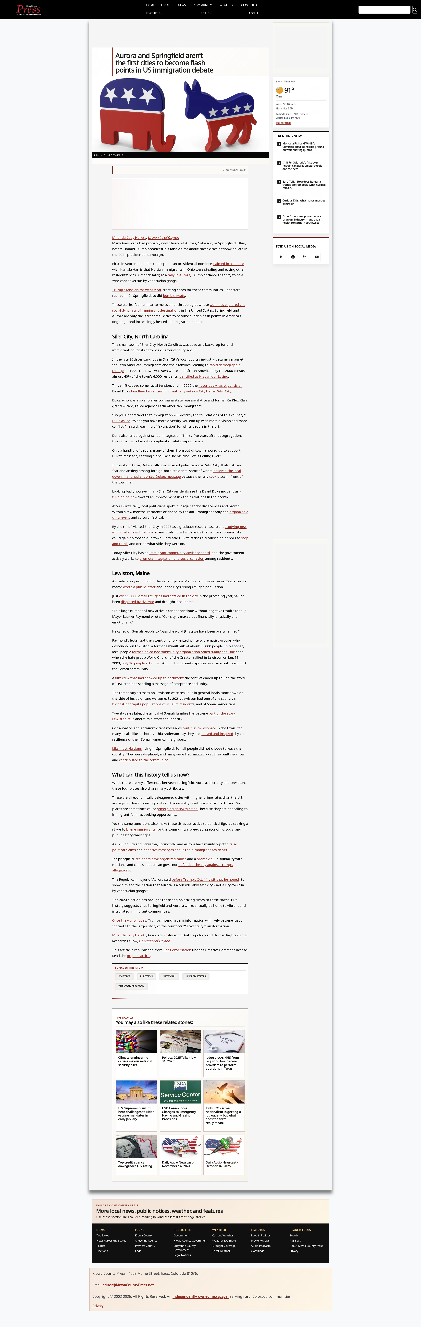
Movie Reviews (260, 1240)
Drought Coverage (223, 1246)
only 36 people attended (141, 663)
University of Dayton (163, 237)
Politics (100, 1246)
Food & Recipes (260, 1235)
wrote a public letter (139, 587)
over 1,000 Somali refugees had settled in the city (158, 596)
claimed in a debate (228, 263)
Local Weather (221, 1251)
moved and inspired (217, 733)
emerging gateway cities (177, 808)
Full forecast (283, 123)
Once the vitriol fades (129, 920)
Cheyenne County (146, 1240)
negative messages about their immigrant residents (185, 849)
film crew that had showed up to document (149, 678)
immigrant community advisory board (179, 552)
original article (138, 955)
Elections (102, 1251)
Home (150, 5)
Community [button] (203, 5)
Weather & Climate (224, 1240)
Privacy (294, 1251)
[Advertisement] (180, 204)
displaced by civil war (137, 601)
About (253, 13)
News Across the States (111, 1240)
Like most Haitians (127, 748)
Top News (102, 1235)
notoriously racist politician (220, 385)
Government (181, 1235)
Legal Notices (182, 1255)
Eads (138, 1251)
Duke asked (121, 420)
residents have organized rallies (161, 859)
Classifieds (249, 5)
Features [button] (153, 13)
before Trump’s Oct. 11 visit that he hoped (205, 879)
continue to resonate (199, 728)
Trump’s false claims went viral (136, 289)
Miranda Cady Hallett (129, 237)
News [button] (182, 5)
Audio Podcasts (261, 1246)
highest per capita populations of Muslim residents (153, 704)
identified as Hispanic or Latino (203, 376)
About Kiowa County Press (306, 1246)
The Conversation (177, 950)
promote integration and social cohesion (171, 558)
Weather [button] (226, 5)
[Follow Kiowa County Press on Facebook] (293, 257)
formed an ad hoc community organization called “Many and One (183, 651)
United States (196, 976)
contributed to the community (143, 760)
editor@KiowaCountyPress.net (128, 1284)
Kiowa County (143, 1235)
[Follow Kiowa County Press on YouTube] (317, 257)
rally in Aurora (179, 275)
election (146, 976)
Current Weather (222, 1235)
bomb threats (174, 295)
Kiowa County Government (191, 1240)
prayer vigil (206, 859)
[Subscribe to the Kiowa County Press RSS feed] (305, 257)
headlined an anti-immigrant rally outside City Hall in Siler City (181, 391)
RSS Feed (295, 1240)
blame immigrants (141, 829)
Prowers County (145, 1246)
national (169, 976)
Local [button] (165, 5)
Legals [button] (204, 13)
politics (124, 976)
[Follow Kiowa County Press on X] (281, 257)
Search (294, 1235)
